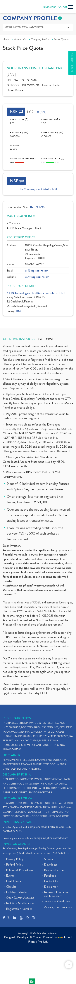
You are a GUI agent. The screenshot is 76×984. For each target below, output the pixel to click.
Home (6, 39)
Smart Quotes (61, 39)
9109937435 (60, 853)
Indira (32, 981)
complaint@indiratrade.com (51, 838)
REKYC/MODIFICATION (55, 6)
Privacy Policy (15, 859)
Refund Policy (14, 865)
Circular (11, 887)
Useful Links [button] (13, 881)
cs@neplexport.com (36, 271)
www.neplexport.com (37, 277)
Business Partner (54, 870)
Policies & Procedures (19, 870)
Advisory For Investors (58, 907)
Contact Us (51, 881)
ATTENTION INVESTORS (19, 339)
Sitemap (49, 859)
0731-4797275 (12, 831)
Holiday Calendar (16, 892)
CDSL (49, 339)
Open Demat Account (20, 898)
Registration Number (19, 909)
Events (10, 876)
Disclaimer (51, 887)
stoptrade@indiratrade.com (22, 853)
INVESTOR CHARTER (17, 844)
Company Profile (40, 39)
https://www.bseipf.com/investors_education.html (33, 585)
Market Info (19, 39)
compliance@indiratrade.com (46, 826)
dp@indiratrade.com (16, 693)
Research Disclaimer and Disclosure (57, 894)
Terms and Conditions (57, 902)
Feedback (50, 876)
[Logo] (12, 7)
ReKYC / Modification (20, 903)
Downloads (50, 865)
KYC (40, 339)
